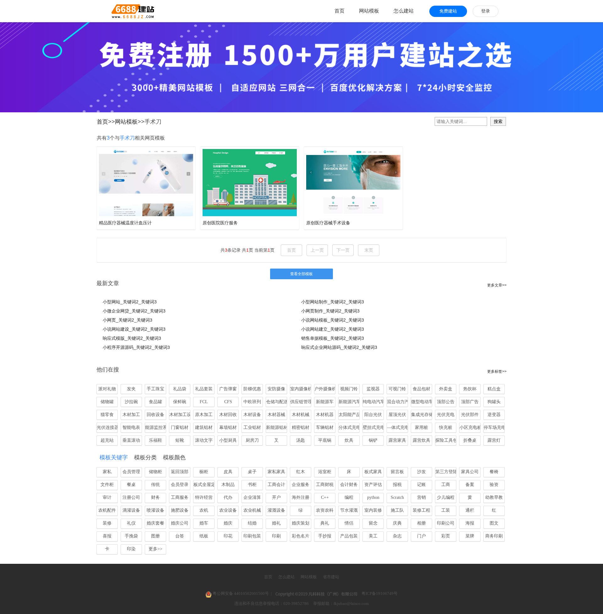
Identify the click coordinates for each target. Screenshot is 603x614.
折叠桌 (469, 440)
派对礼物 (107, 389)
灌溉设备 (276, 510)
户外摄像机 (324, 389)
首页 (339, 10)
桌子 (252, 471)
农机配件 (107, 510)
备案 (469, 484)
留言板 (397, 471)
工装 (445, 510)
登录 (485, 11)
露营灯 (494, 440)
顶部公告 (445, 401)
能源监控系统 (155, 427)
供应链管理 (300, 401)
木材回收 (228, 414)
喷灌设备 (155, 510)
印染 (131, 549)
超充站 (107, 440)
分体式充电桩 (349, 427)
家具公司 (470, 471)
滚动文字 (204, 440)
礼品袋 (179, 389)
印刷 (276, 536)
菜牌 (469, 536)
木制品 (228, 484)
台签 (179, 536)
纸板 (203, 536)
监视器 (373, 389)
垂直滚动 (131, 440)
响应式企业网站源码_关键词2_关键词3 (339, 347)
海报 (469, 523)
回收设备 (155, 414)
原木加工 (204, 414)
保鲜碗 (179, 401)
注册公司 (131, 497)
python (373, 497)
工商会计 (276, 484)
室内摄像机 (300, 389)
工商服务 (179, 497)
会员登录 (179, 484)
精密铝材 (300, 427)
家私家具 (276, 471)
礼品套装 (204, 389)
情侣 (349, 523)
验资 (494, 484)
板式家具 (373, 471)
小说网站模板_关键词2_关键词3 (332, 320)
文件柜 (107, 484)
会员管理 (131, 471)
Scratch (397, 497)
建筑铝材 (204, 427)
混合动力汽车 (397, 401)
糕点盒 (494, 389)
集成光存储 (421, 414)
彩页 (445, 536)
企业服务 (300, 484)
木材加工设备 (179, 414)
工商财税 (325, 484)
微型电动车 (421, 401)
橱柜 (203, 471)
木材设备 (252, 414)
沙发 (421, 471)
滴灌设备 (131, 510)
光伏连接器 (107, 427)
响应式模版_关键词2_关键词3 (132, 338)
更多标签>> (497, 371)
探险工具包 (445, 440)
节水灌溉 (349, 510)
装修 (107, 523)
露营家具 (397, 440)
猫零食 (107, 414)
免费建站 (448, 11)
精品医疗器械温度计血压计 (125, 222)
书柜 (252, 484)
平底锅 (324, 440)
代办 (228, 497)
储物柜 (155, 471)
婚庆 (228, 523)
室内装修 (373, 510)
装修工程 (421, 510)
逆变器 (494, 414)
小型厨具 (228, 440)
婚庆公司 (179, 523)
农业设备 (228, 510)
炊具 (349, 440)
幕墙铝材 (228, 427)
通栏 (469, 510)
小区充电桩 (470, 427)
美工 (373, 536)
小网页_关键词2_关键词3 (127, 320)
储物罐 (107, 401)
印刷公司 (445, 523)
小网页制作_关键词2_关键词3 (330, 310)
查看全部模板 (301, 274)
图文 (494, 523)
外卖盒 (445, 389)
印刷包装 (252, 536)
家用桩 (421, 427)
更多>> (155, 549)
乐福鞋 (155, 440)
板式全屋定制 (204, 484)
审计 (107, 497)
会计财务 (349, 484)
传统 (155, 484)
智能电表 (131, 427)
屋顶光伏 (397, 414)
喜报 (107, 536)
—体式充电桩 (397, 427)
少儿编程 (445, 497)
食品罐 (155, 401)
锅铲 (373, 440)
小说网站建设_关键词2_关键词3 (134, 329)
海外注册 (300, 497)
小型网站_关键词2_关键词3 (130, 301)
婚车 (203, 523)
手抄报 (324, 536)
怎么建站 (404, 10)
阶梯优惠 (252, 389)
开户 (276, 497)
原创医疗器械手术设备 (328, 222)
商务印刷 (494, 536)
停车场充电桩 (494, 427)
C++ (325, 497)
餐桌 (131, 484)
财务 (155, 497)
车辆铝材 (325, 427)
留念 (373, 523)
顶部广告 (470, 401)
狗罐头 (494, 401)
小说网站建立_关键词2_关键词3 (332, 329)
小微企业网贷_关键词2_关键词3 (134, 310)
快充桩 (445, 427)
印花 (228, 536)
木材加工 (131, 414)
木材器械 (276, 414)
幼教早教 (494, 497)
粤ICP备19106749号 (379, 593)
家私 (107, 471)
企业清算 (252, 497)
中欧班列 (252, 401)
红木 (300, 471)
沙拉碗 (131, 401)
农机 (203, 510)
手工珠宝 (155, 389)
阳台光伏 (373, 414)
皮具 (228, 471)
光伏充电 (445, 414)
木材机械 (300, 414)
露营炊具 (421, 440)
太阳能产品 (349, 414)
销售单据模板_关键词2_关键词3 (332, 338)
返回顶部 (179, 471)
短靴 (179, 440)
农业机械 (252, 510)
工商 (445, 484)
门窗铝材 (179, 427)
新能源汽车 (349, 401)
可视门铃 (397, 389)
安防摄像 (276, 389)
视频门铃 (349, 389)
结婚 (252, 523)
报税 (397, 484)
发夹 (131, 389)
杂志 (397, 536)
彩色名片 (300, 536)
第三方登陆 (445, 471)
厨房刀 (252, 440)
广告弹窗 (228, 389)
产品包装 (349, 536)
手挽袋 (131, 536)
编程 (349, 497)
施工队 (397, 510)
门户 (421, 536)
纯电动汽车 (373, 401)
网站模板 (369, 10)
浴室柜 (324, 471)
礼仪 (131, 523)
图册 (155, 536)
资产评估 (373, 484)
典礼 (324, 523)
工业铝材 (252, 427)
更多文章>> (497, 285)
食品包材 (421, 389)
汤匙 (300, 440)
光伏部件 (470, 414)
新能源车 (325, 401)
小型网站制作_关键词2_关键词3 (332, 301)
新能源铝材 (276, 427)
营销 (421, 497)
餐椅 (494, 471)
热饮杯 (469, 389)
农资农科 (325, 510)
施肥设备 (179, 510)
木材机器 (325, 414)
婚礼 (276, 523)
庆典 (397, 523)
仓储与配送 (276, 401)
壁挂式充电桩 (373, 427)
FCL (204, 401)
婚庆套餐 (155, 523)
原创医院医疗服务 (220, 222)
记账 (421, 484)
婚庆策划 (300, 523)
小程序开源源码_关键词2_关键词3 (136, 347)
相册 (421, 523)
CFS (228, 401)
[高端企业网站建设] (117, 11)
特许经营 (204, 497)
